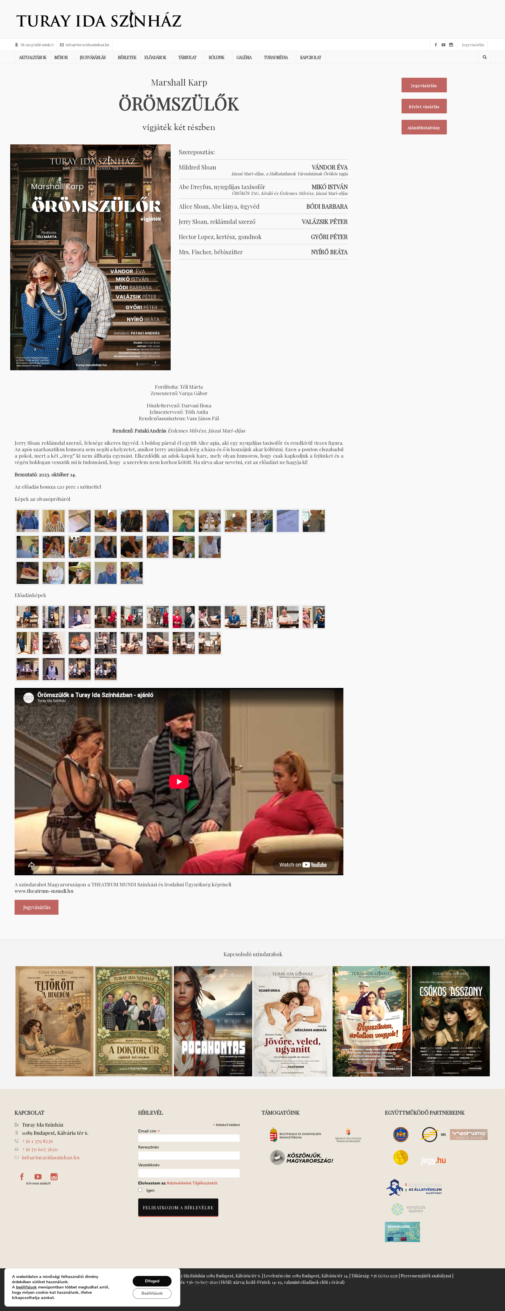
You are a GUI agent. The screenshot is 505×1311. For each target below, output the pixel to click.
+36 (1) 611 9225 (384, 1276)
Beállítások (152, 1293)
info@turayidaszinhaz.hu (87, 44)
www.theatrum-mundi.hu (44, 891)
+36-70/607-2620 (202, 1282)
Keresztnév (148, 1147)
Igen (150, 1190)
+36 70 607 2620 (40, 1149)
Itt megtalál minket (37, 44)
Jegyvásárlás (473, 44)
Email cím (149, 1131)
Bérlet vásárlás (424, 106)
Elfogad (152, 1281)
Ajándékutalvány (424, 127)
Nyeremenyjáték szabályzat (426, 1276)
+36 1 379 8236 (37, 1141)
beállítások (26, 1287)
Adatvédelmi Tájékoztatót (192, 1183)
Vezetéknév (149, 1165)
